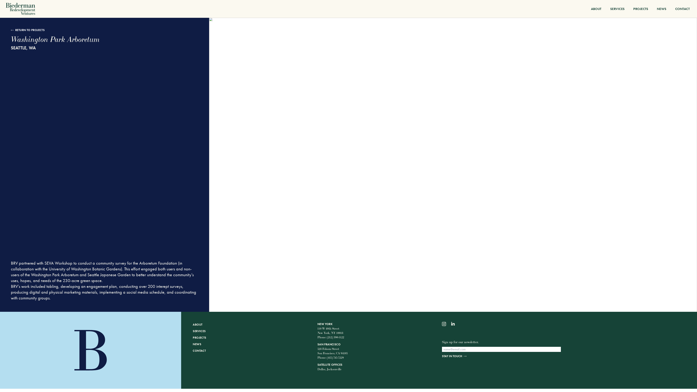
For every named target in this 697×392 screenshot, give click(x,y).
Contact (682, 9)
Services (617, 9)
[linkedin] (453, 324)
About (596, 9)
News (662, 9)
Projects (640, 9)
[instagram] (444, 324)
